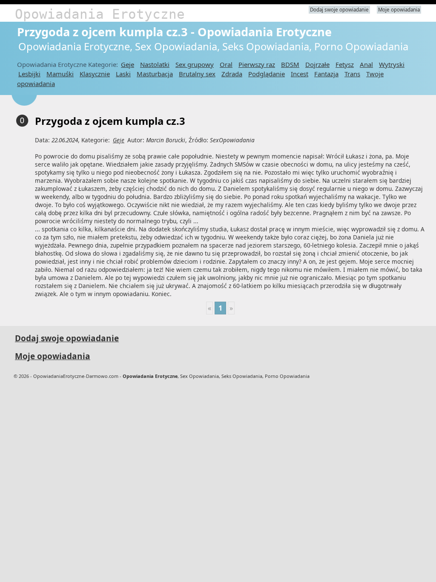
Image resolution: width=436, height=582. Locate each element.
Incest (299, 73)
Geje (127, 64)
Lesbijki (29, 73)
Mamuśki (60, 73)
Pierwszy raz (256, 64)
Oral (226, 64)
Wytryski (391, 64)
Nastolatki (154, 64)
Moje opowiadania (399, 9)
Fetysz (345, 64)
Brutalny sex (197, 73)
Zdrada (231, 73)
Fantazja (326, 73)
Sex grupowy (194, 64)
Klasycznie (95, 73)
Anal (366, 64)
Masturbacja (155, 73)
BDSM (290, 64)
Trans (352, 73)
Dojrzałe (317, 64)
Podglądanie (266, 73)
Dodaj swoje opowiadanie (339, 9)
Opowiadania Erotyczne (100, 14)
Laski (123, 73)
